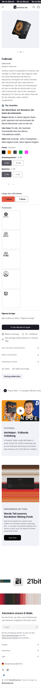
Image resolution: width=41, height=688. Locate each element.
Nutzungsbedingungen (10, 635)
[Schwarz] (4, 152)
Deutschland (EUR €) (13, 664)
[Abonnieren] (36, 627)
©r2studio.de (7, 683)
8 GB (7, 163)
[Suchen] (33, 7)
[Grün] (21, 152)
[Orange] (9, 152)
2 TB (7, 174)
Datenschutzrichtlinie (10, 638)
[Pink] (26, 152)
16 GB (18, 163)
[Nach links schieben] (17, 52)
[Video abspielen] (20, 410)
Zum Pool (12, 538)
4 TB (18, 174)
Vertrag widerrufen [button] (12, 376)
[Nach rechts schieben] (23, 52)
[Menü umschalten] (2, 7)
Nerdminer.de (15, 680)
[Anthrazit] (15, 152)
